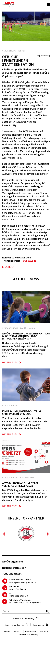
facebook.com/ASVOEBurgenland (25, 603)
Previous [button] (4, 534)
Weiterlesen (10, 362)
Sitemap (44, 631)
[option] (26, 26)
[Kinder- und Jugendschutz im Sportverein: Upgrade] (26, 384)
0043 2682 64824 (17, 589)
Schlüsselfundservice (14, 625)
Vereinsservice (27, 478)
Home (7, 631)
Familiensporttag (28, 328)
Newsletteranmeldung (23, 618)
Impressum (30, 631)
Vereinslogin (38, 625)
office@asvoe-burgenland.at (22, 582)
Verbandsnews (10, 328)
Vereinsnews (9, 51)
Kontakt (17, 631)
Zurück (9, 267)
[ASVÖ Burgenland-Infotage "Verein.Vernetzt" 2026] (26, 456)
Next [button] (47, 534)
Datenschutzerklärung (28, 634)
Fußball (21, 51)
